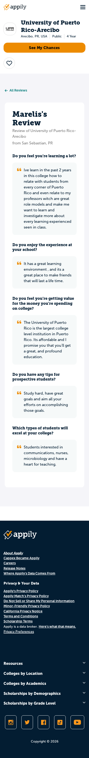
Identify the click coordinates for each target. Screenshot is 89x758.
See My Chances (44, 48)
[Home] (15, 7)
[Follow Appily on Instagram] (11, 722)
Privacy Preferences (19, 631)
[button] (9, 63)
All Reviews (18, 90)
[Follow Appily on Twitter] (27, 722)
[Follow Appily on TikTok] (60, 722)
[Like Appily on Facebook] (43, 722)
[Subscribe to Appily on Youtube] (77, 722)
